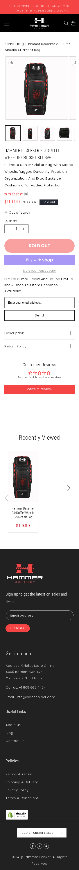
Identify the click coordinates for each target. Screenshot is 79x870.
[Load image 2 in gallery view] (30, 133)
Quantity (10, 221)
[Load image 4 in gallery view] (64, 133)
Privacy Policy (17, 790)
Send (39, 315)
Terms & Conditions (22, 798)
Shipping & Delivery (22, 782)
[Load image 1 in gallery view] (12, 133)
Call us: (12, 687)
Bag (20, 44)
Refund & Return (19, 774)
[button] (66, 23)
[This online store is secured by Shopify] (17, 818)
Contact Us (15, 741)
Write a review (39, 389)
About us (13, 725)
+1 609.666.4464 (32, 687)
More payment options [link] (39, 270)
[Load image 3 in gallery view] (47, 133)
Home (9, 44)
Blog (9, 733)
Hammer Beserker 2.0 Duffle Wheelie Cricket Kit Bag (23, 512)
